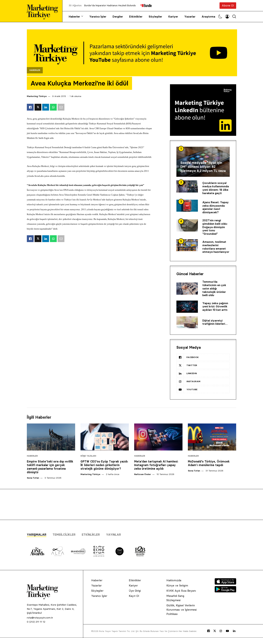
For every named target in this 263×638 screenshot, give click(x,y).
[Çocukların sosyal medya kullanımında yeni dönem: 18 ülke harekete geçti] (187, 186)
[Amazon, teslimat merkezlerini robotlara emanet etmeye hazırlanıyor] (187, 245)
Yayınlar (113, 534)
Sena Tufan (33, 477)
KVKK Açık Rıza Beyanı (181, 590)
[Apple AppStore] (225, 583)
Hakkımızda (173, 580)
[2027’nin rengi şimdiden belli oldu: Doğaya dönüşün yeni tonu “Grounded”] (187, 225)
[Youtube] (227, 631)
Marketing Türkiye (37, 96)
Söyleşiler (155, 16)
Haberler (74, 16)
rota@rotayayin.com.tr (40, 617)
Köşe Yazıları (88, 456)
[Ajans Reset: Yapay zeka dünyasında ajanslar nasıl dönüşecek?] (187, 206)
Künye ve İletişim (177, 585)
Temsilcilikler (64, 534)
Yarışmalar (36, 534)
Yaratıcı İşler (97, 16)
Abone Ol (228, 5)
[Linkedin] (234, 631)
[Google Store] (225, 591)
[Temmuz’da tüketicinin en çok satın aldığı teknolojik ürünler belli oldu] (187, 289)
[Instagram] (221, 631)
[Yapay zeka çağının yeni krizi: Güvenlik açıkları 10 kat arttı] (187, 307)
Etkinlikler (135, 16)
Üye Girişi (135, 590)
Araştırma (208, 16)
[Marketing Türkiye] (44, 11)
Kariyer (173, 16)
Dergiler (118, 16)
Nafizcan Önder (142, 474)
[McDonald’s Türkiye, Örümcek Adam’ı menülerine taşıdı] (212, 437)
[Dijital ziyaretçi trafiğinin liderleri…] (187, 322)
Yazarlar (189, 16)
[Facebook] (209, 631)
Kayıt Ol (134, 596)
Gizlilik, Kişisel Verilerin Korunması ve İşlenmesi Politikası (181, 610)
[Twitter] (214, 630)
